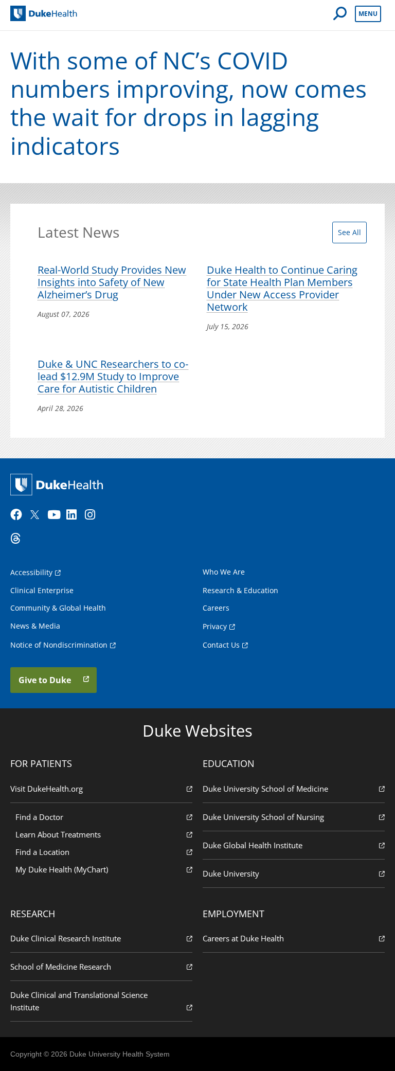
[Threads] (18, 538)
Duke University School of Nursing (263, 817)
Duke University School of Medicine (265, 788)
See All (349, 232)
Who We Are (224, 572)
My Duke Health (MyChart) (61, 869)
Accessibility (31, 572)
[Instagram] (93, 515)
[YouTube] (55, 515)
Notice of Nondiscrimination (58, 645)
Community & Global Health (58, 608)
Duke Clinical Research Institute (65, 938)
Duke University (231, 873)
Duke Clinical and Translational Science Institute (79, 1001)
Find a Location (42, 852)
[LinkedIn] (74, 515)
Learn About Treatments (58, 834)
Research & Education (240, 590)
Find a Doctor (39, 817)
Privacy (215, 626)
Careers (216, 608)
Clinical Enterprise (42, 590)
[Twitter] (37, 515)
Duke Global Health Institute (252, 845)
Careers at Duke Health (243, 938)
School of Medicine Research (60, 966)
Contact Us (221, 645)
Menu (368, 13)
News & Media (35, 626)
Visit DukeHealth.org (46, 788)
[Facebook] (18, 515)
